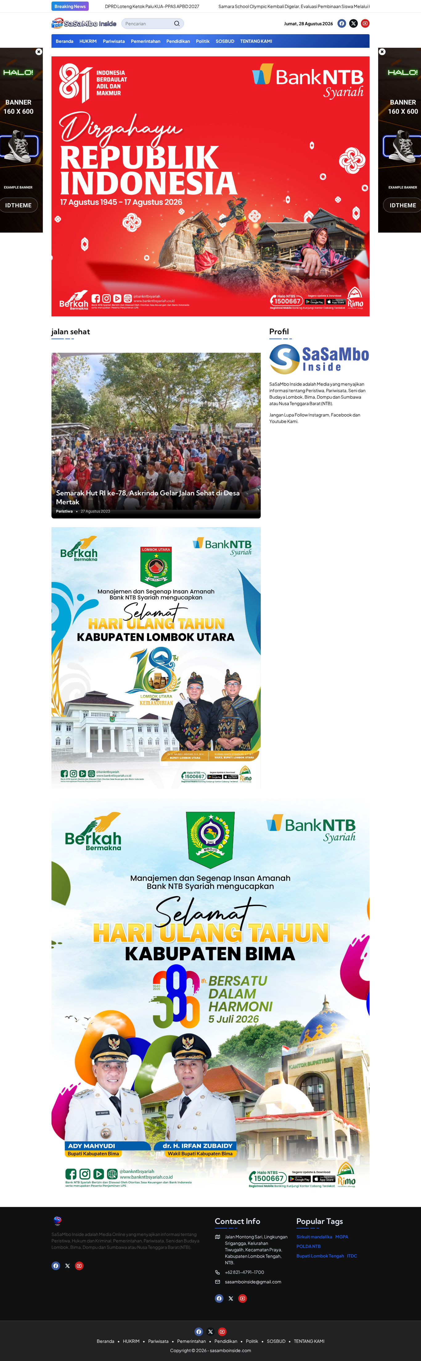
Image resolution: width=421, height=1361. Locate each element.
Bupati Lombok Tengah (320, 1255)
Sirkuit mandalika (314, 1236)
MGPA (341, 1236)
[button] (177, 23)
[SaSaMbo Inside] (84, 23)
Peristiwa (64, 511)
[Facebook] (341, 23)
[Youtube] (365, 23)
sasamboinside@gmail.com (253, 1281)
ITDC (352, 1255)
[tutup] (38, 51)
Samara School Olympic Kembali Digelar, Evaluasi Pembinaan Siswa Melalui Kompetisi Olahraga (254, 6)
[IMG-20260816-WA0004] (210, 314)
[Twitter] (353, 23)
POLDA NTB (308, 1246)
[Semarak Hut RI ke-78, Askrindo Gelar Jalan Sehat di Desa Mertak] (156, 431)
